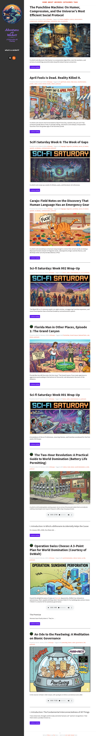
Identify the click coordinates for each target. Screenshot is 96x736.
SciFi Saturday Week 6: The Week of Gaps (59, 142)
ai (61, 21)
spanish (32, 148)
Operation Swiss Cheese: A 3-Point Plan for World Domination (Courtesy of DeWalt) (58, 550)
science (71, 19)
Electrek (57, 598)
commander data (55, 21)
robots (65, 467)
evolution (40, 21)
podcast (32, 469)
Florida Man (66, 335)
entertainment (74, 272)
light (69, 735)
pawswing (64, 642)
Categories (68, 2)
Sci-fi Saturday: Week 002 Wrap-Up (55, 268)
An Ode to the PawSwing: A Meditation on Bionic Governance (59, 636)
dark (66, 735)
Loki (88, 335)
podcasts (65, 21)
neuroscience (78, 19)
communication (46, 148)
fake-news (74, 82)
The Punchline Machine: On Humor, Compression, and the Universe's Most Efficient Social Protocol (57, 11)
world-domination (80, 467)
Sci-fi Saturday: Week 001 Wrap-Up (55, 395)
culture (53, 84)
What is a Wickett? (12, 50)
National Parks (82, 335)
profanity (75, 146)
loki (88, 467)
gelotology (47, 21)
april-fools (63, 82)
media (48, 84)
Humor (31, 337)
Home (44, 2)
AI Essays (49, 19)
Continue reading (34, 67)
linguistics (69, 146)
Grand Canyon (74, 335)
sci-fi (82, 272)
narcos (80, 146)
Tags (76, 2)
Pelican (48, 735)
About (50, 2)
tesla (68, 467)
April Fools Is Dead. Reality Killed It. (55, 78)
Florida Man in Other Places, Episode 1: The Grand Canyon (58, 329)
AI (83, 146)
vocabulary (38, 148)
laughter (66, 19)
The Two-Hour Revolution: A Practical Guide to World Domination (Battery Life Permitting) (59, 459)
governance (79, 642)
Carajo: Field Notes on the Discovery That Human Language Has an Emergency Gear (59, 203)
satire (36, 84)
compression (33, 21)
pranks (32, 84)
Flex (54, 735)
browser (72, 735)
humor (62, 19)
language (63, 146)
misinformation (82, 82)
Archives (58, 2)
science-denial (42, 84)
